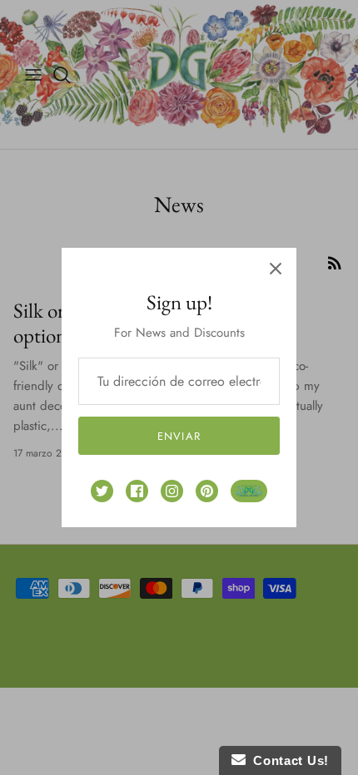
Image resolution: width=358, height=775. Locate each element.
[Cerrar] (275, 268)
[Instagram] (172, 491)
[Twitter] (102, 491)
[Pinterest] (207, 491)
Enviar (178, 436)
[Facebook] (137, 491)
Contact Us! (287, 760)
